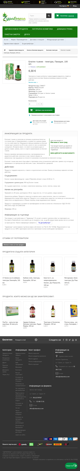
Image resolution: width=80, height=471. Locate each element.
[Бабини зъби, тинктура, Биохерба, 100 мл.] (32, 266)
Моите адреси (33, 359)
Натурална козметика (42, 29)
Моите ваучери (34, 364)
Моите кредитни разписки (37, 356)
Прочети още (32, 82)
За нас (6, 39)
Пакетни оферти (12, 34)
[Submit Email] (36, 340)
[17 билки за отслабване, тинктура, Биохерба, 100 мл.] (11, 266)
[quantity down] (41, 104)
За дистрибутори (27, 43)
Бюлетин (7, 339)
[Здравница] (40, 2)
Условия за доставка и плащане (19, 379)
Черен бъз (5, 374)
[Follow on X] (70, 339)
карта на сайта (20, 435)
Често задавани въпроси (19, 412)
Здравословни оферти (11, 43)
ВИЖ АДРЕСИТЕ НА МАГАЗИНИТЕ (62, 153)
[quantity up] (38, 104)
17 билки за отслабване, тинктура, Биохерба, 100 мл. (11, 280)
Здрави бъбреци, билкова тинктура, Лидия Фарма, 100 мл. (32, 324)
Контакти (19, 370)
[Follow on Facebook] (63, 339)
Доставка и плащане (37, 39)
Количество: (33, 101)
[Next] (75, 270)
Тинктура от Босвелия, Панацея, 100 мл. (52, 323)
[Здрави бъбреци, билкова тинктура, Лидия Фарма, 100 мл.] (32, 311)
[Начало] (5, 50)
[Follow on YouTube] (73, 339)
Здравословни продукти (16, 29)
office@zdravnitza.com (63, 376)
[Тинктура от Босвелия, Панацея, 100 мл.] (53, 311)
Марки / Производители (19, 39)
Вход (74, 6)
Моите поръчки (34, 353)
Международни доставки (55, 39)
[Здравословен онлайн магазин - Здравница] (13, 17)
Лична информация (35, 361)
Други (27, 34)
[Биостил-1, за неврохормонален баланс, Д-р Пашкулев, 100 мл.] (53, 266)
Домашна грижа (64, 29)
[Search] (48, 15)
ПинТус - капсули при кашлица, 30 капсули (10, 323)
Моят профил (34, 350)
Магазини (19, 367)
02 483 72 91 (40, 401)
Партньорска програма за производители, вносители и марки (21, 396)
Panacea (33, 67)
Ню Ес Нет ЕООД (72, 459)
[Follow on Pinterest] (76, 339)
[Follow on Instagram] (67, 339)
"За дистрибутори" (44, 223)
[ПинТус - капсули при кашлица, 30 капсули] (11, 311)
